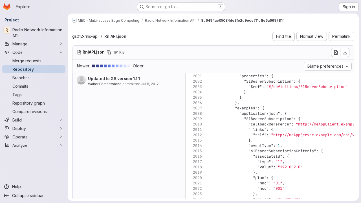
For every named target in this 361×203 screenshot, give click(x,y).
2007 (197, 108)
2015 (197, 151)
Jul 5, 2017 (150, 84)
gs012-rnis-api (85, 36)
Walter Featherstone (105, 84)
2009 (197, 118)
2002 (197, 81)
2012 (197, 135)
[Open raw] (335, 52)
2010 (197, 124)
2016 (197, 156)
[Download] (344, 52)
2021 (197, 183)
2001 (197, 76)
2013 (197, 140)
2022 (197, 188)
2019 (197, 172)
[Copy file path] (108, 52)
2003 (197, 86)
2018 (197, 167)
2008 (197, 113)
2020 (197, 177)
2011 (197, 129)
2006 (197, 102)
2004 (197, 92)
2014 (197, 145)
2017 (197, 161)
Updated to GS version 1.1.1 (114, 78)
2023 (197, 193)
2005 (197, 97)
